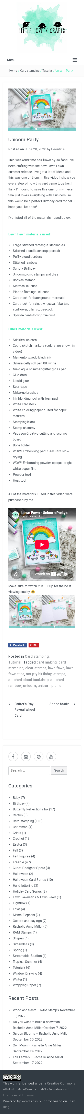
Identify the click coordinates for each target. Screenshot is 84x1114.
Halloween (20, 874)
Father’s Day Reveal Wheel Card (24, 710)
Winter (17, 979)
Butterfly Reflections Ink (30, 809)
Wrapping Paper (24, 985)
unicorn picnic (49, 686)
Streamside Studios (27, 956)
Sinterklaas (21, 944)
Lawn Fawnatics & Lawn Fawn (34, 897)
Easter (17, 844)
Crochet (18, 839)
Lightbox (19, 903)
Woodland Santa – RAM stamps (36, 1010)
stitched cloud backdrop (28, 680)
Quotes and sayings (27, 921)
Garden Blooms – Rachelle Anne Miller (41, 1033)
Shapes (18, 938)
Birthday (19, 804)
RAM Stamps (22, 932)
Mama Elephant (24, 915)
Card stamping (30, 70)
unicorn (29, 686)
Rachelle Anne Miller (28, 926)
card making (46, 662)
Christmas (20, 827)
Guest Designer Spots (29, 868)
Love (16, 909)
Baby (16, 798)
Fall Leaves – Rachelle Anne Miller (38, 1057)
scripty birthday (39, 674)
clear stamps (35, 668)
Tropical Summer (25, 962)
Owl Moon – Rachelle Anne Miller (37, 1045)
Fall (15, 850)
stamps (59, 674)
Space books (60, 704)
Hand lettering (23, 886)
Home (13, 70)
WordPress (30, 1101)
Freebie (18, 862)
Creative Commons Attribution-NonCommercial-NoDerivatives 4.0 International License (39, 1089)
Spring (17, 950)
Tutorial (47, 70)
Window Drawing (25, 973)
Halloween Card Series (29, 880)
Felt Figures (21, 856)
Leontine (57, 149)
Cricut (17, 833)
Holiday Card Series (27, 891)
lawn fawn (56, 668)
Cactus (18, 815)
